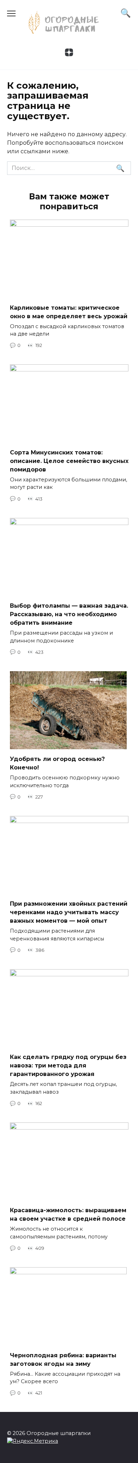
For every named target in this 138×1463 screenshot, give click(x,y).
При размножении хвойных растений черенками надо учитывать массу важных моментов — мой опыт (68, 912)
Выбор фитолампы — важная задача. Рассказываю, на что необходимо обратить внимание (69, 614)
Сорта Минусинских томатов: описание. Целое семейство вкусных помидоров (69, 461)
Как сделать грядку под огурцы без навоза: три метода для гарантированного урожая (68, 1065)
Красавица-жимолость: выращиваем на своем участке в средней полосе (68, 1214)
